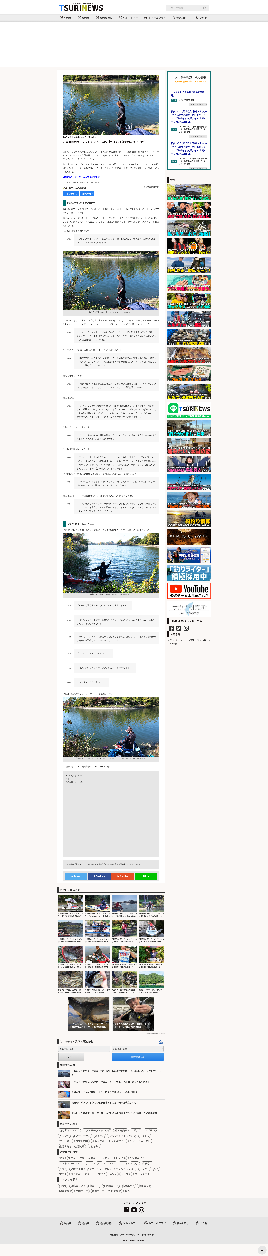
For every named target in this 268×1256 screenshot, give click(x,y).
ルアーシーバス (82, 1135)
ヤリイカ (89, 1174)
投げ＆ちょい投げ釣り (71, 1146)
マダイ (72, 1158)
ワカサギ (76, 1174)
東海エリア (144, 1185)
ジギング (145, 1135)
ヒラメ (63, 1168)
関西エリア (65, 1191)
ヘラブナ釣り (71, 193)
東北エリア (77, 1185)
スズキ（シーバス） (70, 1163)
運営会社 (114, 1234)
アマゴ (123, 1163)
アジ (61, 1158)
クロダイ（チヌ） (126, 1168)
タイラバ (99, 1135)
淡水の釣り (87, 193)
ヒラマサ (105, 1158)
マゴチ (63, 1174)
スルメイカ (119, 1158)
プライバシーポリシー (130, 1234)
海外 (127, 1191)
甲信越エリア (110, 1185)
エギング (136, 1130)
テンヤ (131, 1141)
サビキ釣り (94, 1146)
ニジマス (111, 1163)
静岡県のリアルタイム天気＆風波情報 (82, 177)
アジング (64, 1135)
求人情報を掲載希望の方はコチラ (189, 82)
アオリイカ (77, 1168)
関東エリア (93, 1185)
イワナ (134, 1163)
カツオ (113, 1174)
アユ (99, 1163)
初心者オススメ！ (69, 1130)
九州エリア (114, 1191)
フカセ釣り (65, 1141)
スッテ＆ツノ (115, 1141)
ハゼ (156, 1168)
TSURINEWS (132, 1240)
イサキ (92, 1158)
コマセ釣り (82, 1141)
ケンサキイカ (137, 1158)
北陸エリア (128, 1185)
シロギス (145, 1168)
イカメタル (98, 1141)
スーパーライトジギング (122, 1135)
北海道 (63, 1185)
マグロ (102, 1174)
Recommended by (152, 1033)
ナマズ (89, 1163)
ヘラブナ (126, 1174)
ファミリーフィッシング (97, 1130)
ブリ (81, 1158)
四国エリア (98, 1191)
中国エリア (82, 1191)
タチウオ (147, 1163)
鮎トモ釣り (121, 1130)
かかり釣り (144, 1141)
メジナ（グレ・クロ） (99, 1168)
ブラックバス (142, 1174)
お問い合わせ (148, 1234)
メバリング (151, 1130)
